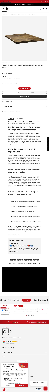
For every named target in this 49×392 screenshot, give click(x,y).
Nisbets (3, 63)
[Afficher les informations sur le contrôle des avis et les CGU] (9, 312)
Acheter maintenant (24, 96)
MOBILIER (7, 14)
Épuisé (32, 92)
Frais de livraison (5, 78)
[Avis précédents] (12, 309)
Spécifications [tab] (19, 118)
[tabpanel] (24, 178)
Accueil (3, 14)
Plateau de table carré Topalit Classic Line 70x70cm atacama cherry (22, 14)
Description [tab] (11, 118)
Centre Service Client (6, 1)
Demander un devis (24, 88)
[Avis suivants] (48, 309)
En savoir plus (23, 300)
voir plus (42, 309)
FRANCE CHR (7, 388)
